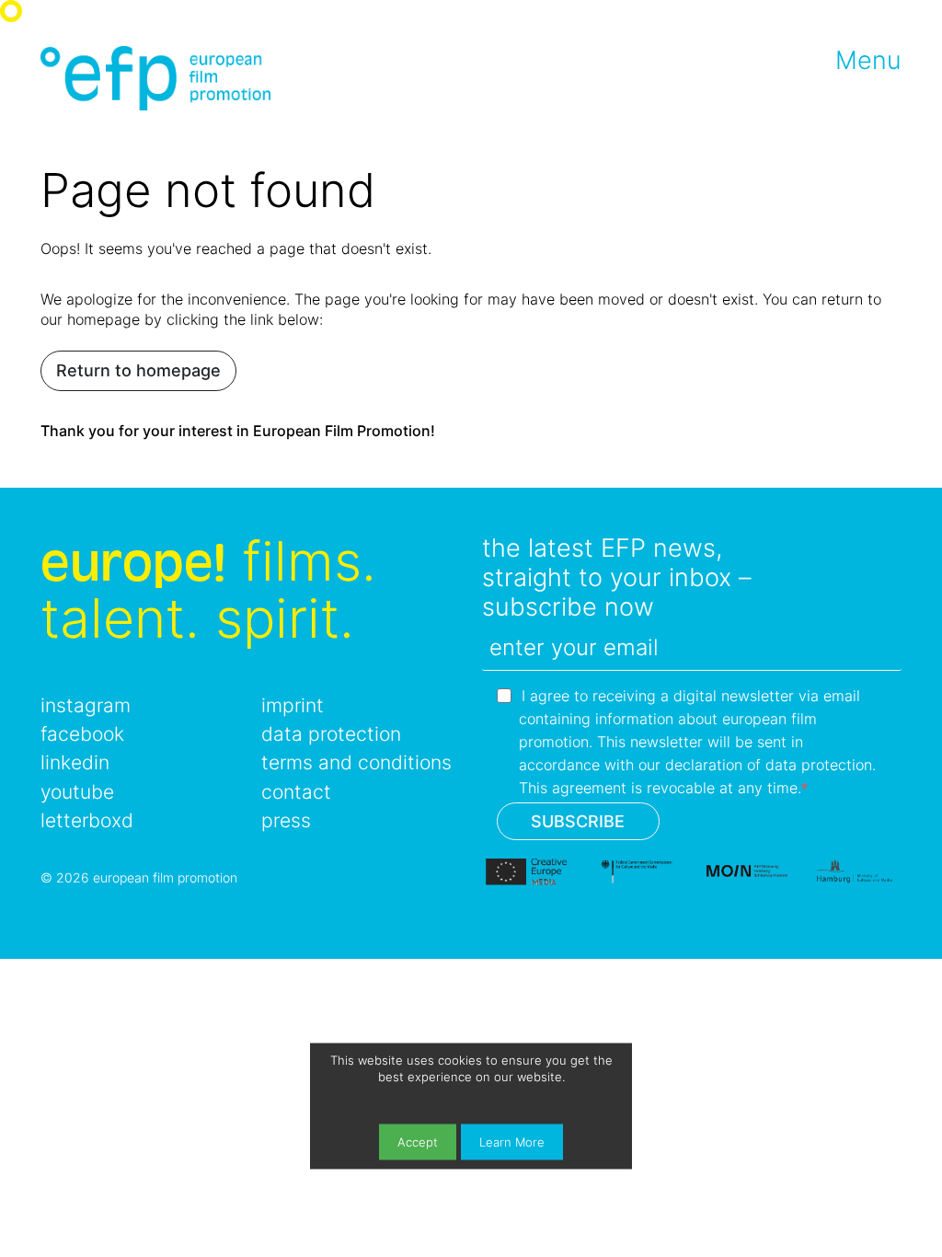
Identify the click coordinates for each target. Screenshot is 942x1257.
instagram (85, 705)
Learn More (512, 1141)
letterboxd (86, 820)
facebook (82, 733)
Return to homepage (138, 370)
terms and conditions (356, 762)
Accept (417, 1141)
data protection (331, 733)
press (286, 820)
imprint (292, 705)
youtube (77, 791)
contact (296, 791)
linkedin (74, 762)
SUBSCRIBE (578, 821)
